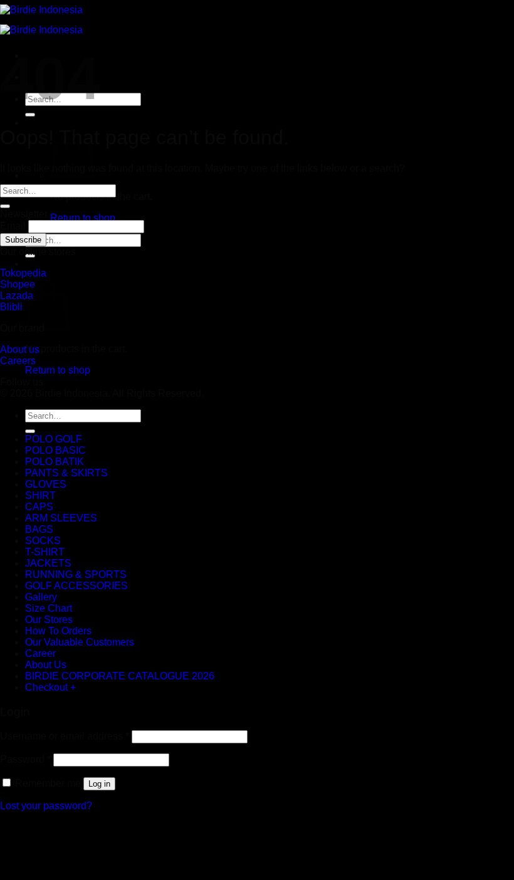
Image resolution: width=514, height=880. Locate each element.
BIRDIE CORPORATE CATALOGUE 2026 (119, 676)
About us (19, 349)
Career (40, 653)
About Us (45, 664)
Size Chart (48, 608)
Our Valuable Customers (79, 642)
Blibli (11, 306)
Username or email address (64, 736)
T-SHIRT (45, 552)
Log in (99, 783)
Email (13, 226)
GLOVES (45, 484)
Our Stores (49, 619)
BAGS (39, 529)
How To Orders (58, 631)
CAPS (39, 506)
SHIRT (40, 495)
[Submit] (30, 115)
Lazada (16, 295)
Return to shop (82, 217)
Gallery (41, 597)
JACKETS (48, 563)
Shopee (17, 284)
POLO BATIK (54, 461)
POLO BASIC (55, 450)
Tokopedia (23, 273)
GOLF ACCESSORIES (76, 585)
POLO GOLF (53, 439)
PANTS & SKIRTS (66, 473)
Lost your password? (46, 805)
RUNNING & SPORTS (76, 574)
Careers (18, 360)
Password (25, 759)
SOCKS (43, 540)
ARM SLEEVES (61, 518)
